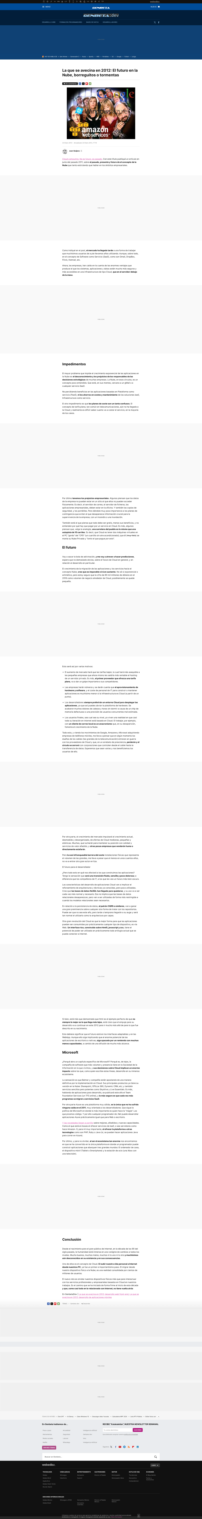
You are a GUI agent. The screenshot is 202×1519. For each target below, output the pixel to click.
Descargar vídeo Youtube (100, 1416)
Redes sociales (48, 1438)
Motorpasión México (116, 1500)
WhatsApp (66, 1442)
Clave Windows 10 (83, 1416)
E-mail (90, 83)
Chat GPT (61, 1416)
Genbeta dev (101, 15)
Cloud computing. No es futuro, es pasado (82, 159)
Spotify (91, 56)
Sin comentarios (71, 84)
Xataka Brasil (47, 1503)
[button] (75, 151)
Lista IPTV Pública (136, 1416)
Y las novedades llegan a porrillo (77, 1123)
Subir (154, 1465)
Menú (47, 7)
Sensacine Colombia (80, 1503)
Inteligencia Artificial (90, 1442)
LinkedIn (137, 1446)
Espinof (79, 1478)
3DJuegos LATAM (66, 1500)
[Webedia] (48, 1464)
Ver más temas (49, 1447)
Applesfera (46, 1481)
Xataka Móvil (47, 1478)
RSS (128, 1446)
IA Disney (70, 1416)
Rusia (84, 56)
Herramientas (47, 1434)
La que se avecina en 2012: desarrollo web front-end (104, 1294)
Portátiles (105, 56)
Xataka (45, 1475)
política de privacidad (131, 1434)
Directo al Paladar (100, 1475)
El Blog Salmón (151, 1475)
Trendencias (133, 1475)
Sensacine (80, 1475)
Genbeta (101, 8)
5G (113, 56)
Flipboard (86, 83)
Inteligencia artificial (90, 1430)
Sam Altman (63, 56)
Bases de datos (92, 22)
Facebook (158, 22)
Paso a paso (47, 1430)
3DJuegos (63, 1475)
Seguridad (66, 1434)
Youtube (120, 1446)
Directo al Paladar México (100, 1500)
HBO (97, 56)
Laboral (65, 1438)
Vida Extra (63, 1478)
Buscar (155, 1457)
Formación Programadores (71, 22)
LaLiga (134, 56)
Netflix (45, 1442)
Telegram (124, 1446)
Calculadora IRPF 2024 (119, 1416)
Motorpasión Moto (118, 1478)
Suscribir (138, 1430)
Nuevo (154, 7)
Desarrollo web (48, 22)
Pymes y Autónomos (150, 1479)
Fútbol (126, 56)
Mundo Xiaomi (47, 1487)
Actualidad (66, 1430)
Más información (116, 1517)
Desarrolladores (110, 22)
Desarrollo (86, 1303)
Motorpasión (116, 1475)
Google (119, 56)
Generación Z (74, 56)
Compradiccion (134, 1481)
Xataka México (47, 1500)
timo (84, 1438)
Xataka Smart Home (49, 1484)
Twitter (154, 22)
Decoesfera (133, 1478)
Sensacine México (83, 1500)
